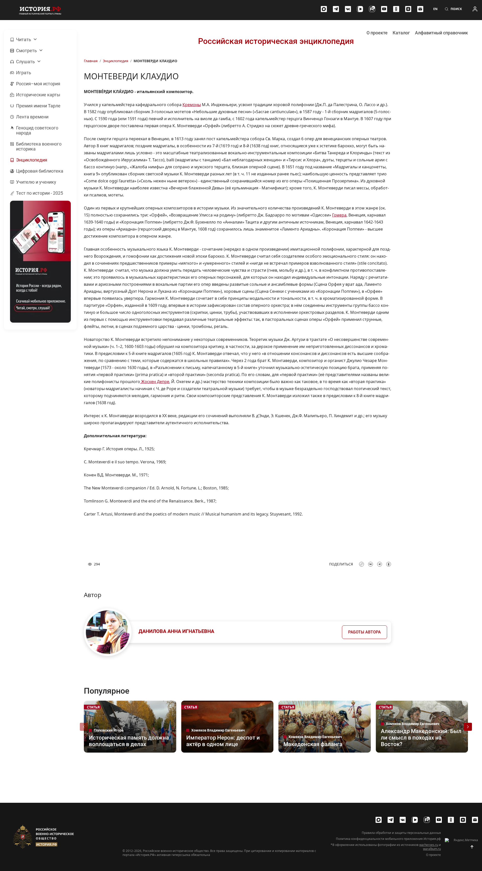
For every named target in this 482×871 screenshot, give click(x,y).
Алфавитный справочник (441, 32)
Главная (91, 60)
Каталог (401, 32)
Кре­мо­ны (192, 104)
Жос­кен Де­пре (154, 381)
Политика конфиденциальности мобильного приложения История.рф (388, 839)
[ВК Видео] (360, 9)
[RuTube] (372, 9)
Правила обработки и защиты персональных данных (401, 833)
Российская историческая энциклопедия (276, 41)
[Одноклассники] (396, 9)
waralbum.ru (432, 849)
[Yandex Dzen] (408, 9)
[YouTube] (384, 9)
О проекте (377, 32)
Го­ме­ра (339, 215)
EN (435, 9)
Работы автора (364, 632)
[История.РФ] (40, 10)
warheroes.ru (428, 845)
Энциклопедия (115, 60)
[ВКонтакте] (348, 9)
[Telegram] (336, 9)
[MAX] (324, 9)
